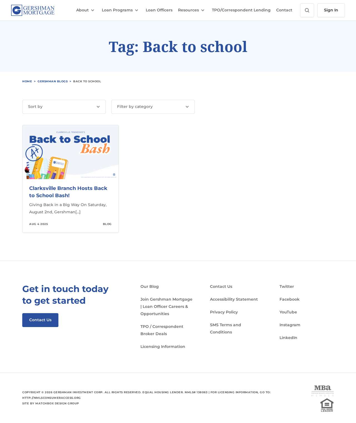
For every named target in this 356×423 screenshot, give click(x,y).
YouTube (288, 312)
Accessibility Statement (234, 299)
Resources (188, 10)
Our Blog (149, 286)
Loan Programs (117, 10)
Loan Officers (159, 10)
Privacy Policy (224, 312)
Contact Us (40, 319)
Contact (284, 10)
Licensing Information (162, 346)
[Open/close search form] (307, 10)
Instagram (290, 324)
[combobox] (64, 107)
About (82, 10)
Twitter (287, 286)
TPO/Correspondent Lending (241, 10)
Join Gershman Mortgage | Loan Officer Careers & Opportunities (166, 306)
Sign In (331, 10)
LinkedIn (288, 337)
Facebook (290, 299)
